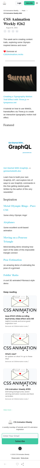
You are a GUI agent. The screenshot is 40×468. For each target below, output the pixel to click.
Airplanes (9, 222)
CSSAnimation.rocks (13, 54)
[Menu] (37, 2)
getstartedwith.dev (12, 171)
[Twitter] (20, 448)
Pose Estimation (12, 260)
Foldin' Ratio (10, 275)
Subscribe (29, 3)
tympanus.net (9, 102)
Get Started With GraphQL (15, 168)
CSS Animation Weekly (10, 11)
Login (19, 3)
